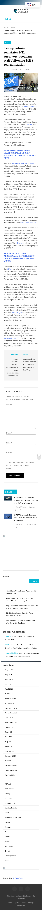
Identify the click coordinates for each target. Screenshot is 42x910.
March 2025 (9, 751)
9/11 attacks (20, 243)
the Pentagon (17, 313)
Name (9, 433)
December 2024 (11, 765)
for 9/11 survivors (30, 107)
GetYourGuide (17, 878)
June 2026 (9, 679)
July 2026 (8, 675)
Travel (7, 851)
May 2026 (8, 684)
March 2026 (9, 694)
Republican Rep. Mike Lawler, (23, 163)
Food (7, 813)
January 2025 (10, 761)
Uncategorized (10, 856)
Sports (7, 841)
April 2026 (9, 689)
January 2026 (10, 703)
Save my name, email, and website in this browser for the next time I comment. (20, 465)
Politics (7, 837)
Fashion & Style (11, 808)
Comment (10, 404)
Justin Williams (21, 507)
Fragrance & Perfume (13, 817)
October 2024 (10, 775)
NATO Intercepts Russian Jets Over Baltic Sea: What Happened (25, 518)
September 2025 (11, 722)
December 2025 (11, 708)
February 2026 (10, 698)
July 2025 (8, 732)
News (7, 832)
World (7, 42)
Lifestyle (8, 827)
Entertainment (10, 803)
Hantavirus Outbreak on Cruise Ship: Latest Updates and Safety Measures (26, 500)
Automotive (9, 789)
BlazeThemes (20, 899)
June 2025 (9, 737)
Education (8, 798)
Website (9, 453)
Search (6, 577)
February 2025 (10, 756)
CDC (9, 269)
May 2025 (8, 742)
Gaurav (8, 636)
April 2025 (9, 746)
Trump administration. (28, 222)
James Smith (20, 524)
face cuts (29, 125)
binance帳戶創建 (11, 653)
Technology (9, 846)
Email (9, 443)
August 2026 (9, 670)
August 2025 (9, 727)
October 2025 (10, 718)
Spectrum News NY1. (12, 338)
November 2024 (11, 770)
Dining (7, 794)
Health (7, 822)
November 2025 (11, 713)
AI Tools (8, 784)
